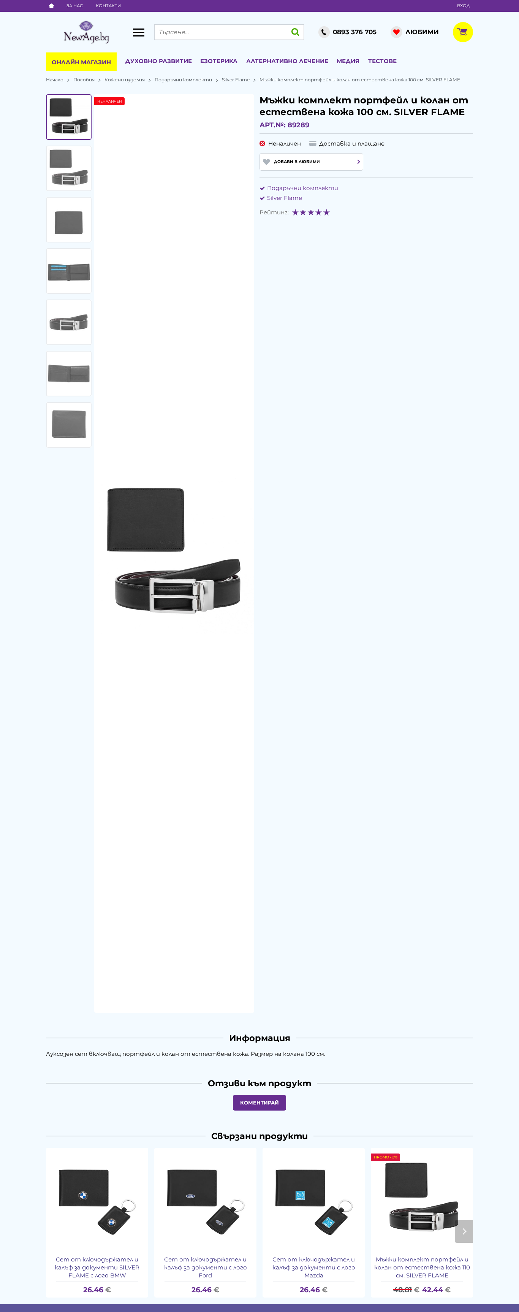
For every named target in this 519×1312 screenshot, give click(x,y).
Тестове (382, 61)
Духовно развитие (158, 61)
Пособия (84, 79)
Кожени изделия (124, 79)
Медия (348, 61)
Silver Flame (236, 79)
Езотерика (218, 61)
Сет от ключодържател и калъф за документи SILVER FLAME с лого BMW (97, 1267)
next (464, 1231)
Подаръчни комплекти (183, 79)
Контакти (108, 5)
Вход (463, 5)
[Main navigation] (139, 32)
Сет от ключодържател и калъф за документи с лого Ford (205, 1267)
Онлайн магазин (81, 62)
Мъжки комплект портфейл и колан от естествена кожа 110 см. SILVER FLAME (422, 1267)
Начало (54, 79)
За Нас (74, 5)
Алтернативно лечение (287, 61)
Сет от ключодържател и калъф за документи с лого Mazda (313, 1267)
